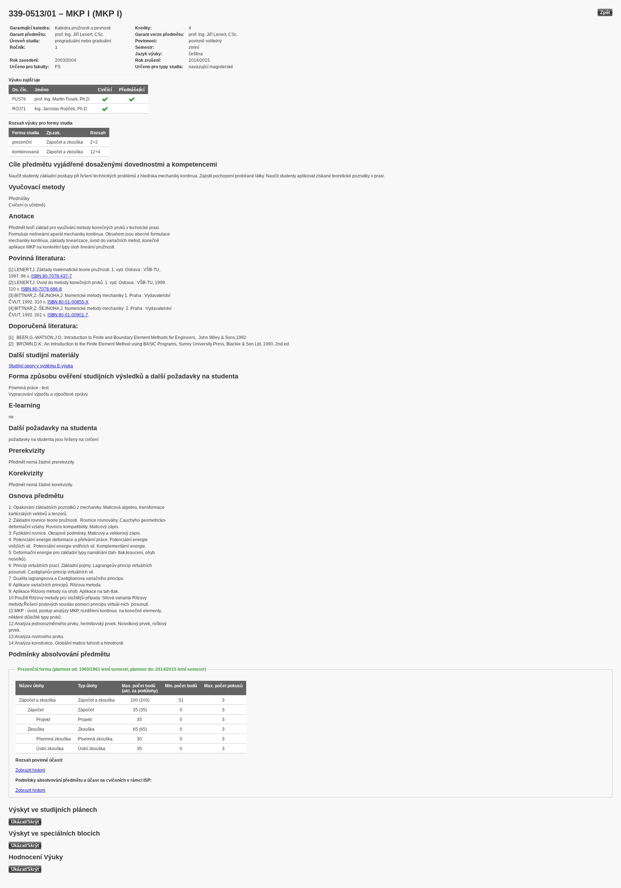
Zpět (605, 12)
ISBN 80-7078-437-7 (51, 276)
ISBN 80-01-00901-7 (67, 314)
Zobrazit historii (30, 770)
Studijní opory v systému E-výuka (41, 365)
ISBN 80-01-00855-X (67, 301)
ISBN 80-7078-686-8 (41, 289)
